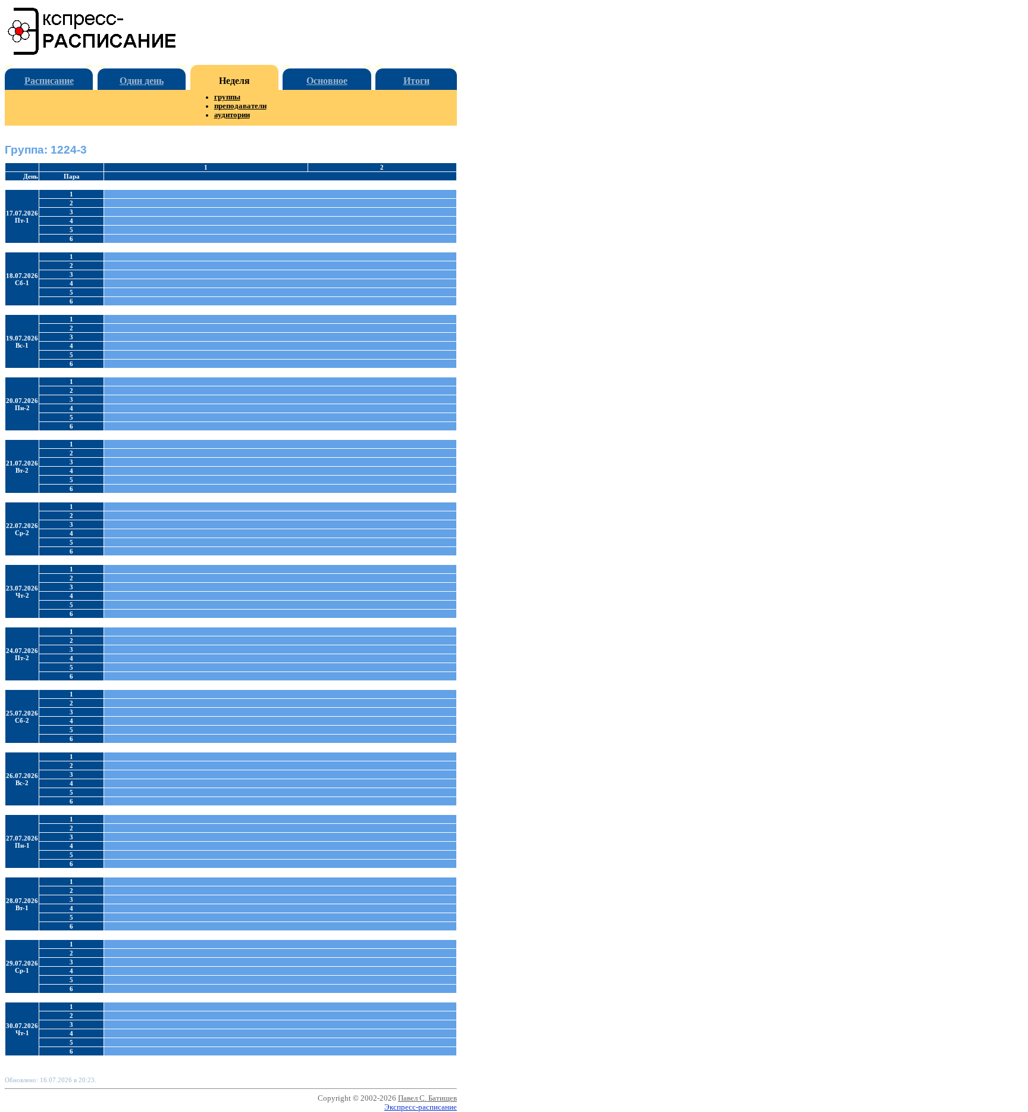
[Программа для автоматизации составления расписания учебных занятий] (92, 53)
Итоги (416, 81)
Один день (142, 81)
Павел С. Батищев (427, 1098)
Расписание (49, 81)
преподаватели (240, 106)
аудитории (232, 115)
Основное (326, 81)
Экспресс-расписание (420, 1107)
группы (227, 97)
